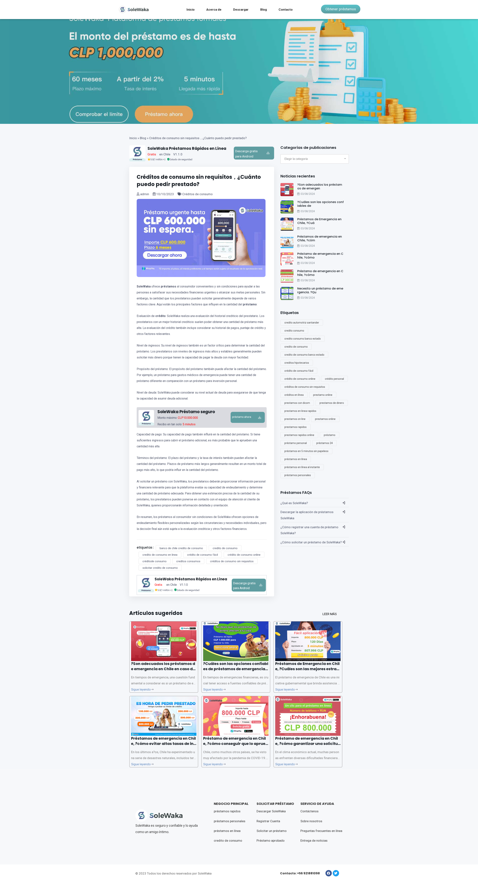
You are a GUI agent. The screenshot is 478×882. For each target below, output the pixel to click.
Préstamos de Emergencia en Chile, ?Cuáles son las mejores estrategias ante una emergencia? (307, 669)
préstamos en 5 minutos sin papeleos (306, 451)
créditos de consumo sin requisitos (232, 561)
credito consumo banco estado (302, 338)
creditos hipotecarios (296, 362)
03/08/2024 (308, 193)
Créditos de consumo (197, 194)
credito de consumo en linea (159, 554)
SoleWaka (144, 286)
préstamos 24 (324, 443)
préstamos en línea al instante (302, 467)
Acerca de (213, 9)
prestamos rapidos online (299, 435)
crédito (160, 316)
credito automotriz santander (301, 322)
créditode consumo (154, 561)
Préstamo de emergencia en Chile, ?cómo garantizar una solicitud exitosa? (307, 743)
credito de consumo (225, 548)
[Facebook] (328, 873)
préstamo (250, 304)
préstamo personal (295, 443)
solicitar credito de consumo (160, 568)
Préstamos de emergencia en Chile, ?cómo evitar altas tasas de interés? (163, 743)
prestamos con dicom (297, 402)
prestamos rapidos (295, 426)
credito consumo (294, 330)
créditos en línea (294, 394)
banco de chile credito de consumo (181, 548)
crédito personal (334, 378)
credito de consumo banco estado (304, 354)
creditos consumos (188, 561)
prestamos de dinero (331, 402)
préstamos (168, 286)
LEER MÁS (329, 614)
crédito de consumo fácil (202, 554)
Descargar (241, 9)
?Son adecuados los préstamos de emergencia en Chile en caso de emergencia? (163, 669)
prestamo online (322, 394)
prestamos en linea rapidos (300, 410)
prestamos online (325, 418)
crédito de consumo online (244, 554)
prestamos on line (294, 418)
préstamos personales (297, 475)
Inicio (191, 9)
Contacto (286, 9)
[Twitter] (336, 873)
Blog (263, 9)
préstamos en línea (295, 459)
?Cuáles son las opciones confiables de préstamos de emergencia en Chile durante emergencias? (235, 669)
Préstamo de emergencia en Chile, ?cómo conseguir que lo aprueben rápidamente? (235, 743)
